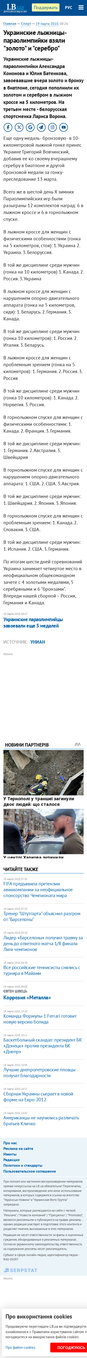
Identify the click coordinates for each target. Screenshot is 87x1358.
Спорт (26, 23)
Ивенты (9, 1154)
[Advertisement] (44, 690)
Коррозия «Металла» (27, 997)
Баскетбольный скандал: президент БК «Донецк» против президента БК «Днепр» (42, 1046)
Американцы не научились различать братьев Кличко (41, 1121)
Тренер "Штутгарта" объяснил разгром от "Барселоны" (41, 916)
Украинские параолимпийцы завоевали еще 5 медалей (33, 622)
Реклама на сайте (18, 1148)
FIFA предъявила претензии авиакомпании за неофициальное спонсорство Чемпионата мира (37, 890)
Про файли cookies (20, 1347)
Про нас (10, 1142)
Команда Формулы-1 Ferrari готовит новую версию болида (39, 1019)
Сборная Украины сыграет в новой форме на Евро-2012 (38, 1097)
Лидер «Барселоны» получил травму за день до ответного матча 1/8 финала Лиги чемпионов (43, 943)
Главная (9, 23)
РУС (68, 7)
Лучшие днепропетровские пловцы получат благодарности (39, 1072)
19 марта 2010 (47, 23)
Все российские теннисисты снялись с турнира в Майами (41, 970)
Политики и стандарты (22, 1165)
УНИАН (37, 642)
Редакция (11, 1159)
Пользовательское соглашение (29, 1171)
